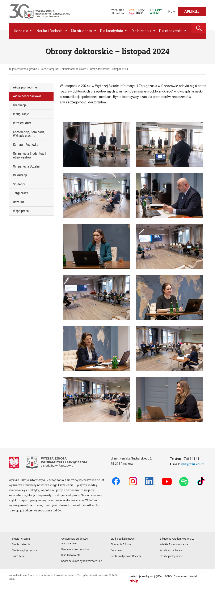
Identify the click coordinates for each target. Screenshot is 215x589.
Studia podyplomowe (123, 538)
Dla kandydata (111, 31)
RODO (168, 576)
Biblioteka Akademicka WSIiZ (177, 538)
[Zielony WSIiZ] (155, 11)
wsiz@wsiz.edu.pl (192, 464)
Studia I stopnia (21, 538)
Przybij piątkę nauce (171, 556)
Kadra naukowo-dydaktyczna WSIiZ (81, 561)
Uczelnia (21, 31)
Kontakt (194, 576)
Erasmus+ (117, 550)
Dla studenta (81, 31)
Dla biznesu (141, 31)
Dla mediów (180, 576)
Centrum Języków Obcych (126, 556)
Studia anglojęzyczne (24, 550)
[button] (199, 28)
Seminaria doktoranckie (75, 549)
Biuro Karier (18, 556)
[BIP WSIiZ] (134, 581)
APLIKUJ (191, 11)
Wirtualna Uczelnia (117, 11)
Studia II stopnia (21, 544)
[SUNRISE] (136, 12)
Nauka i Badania (50, 31)
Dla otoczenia (170, 31)
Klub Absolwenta (70, 555)
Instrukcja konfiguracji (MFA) (146, 576)
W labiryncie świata (171, 550)
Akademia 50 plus (121, 544)
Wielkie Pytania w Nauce (174, 544)
